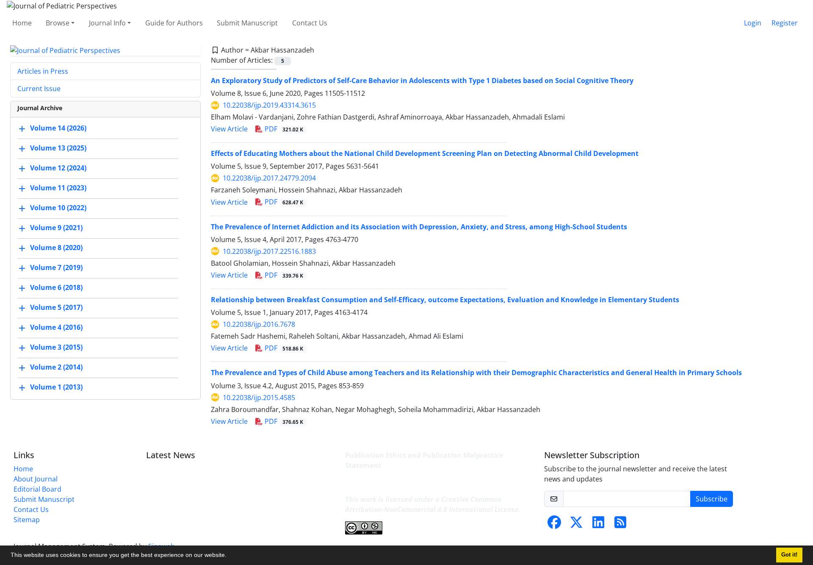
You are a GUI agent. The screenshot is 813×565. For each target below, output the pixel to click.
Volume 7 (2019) (56, 268)
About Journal (36, 479)
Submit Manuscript (247, 23)
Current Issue (39, 88)
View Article (229, 129)
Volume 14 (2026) (58, 128)
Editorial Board (37, 489)
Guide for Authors (174, 23)
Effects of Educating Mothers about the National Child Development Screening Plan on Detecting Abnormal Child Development (425, 153)
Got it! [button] (789, 555)
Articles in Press (42, 71)
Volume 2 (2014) (56, 367)
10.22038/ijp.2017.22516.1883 (269, 251)
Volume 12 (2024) (58, 168)
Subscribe (711, 499)
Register (785, 23)
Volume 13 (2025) (58, 148)
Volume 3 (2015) (56, 347)
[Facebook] (554, 524)
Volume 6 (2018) (56, 287)
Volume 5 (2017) (56, 307)
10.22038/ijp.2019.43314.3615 (269, 105)
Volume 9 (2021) (56, 228)
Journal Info (107, 23)
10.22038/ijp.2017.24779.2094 (269, 178)
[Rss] (620, 524)
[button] (229, 556)
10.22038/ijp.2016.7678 (259, 324)
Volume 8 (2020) (56, 248)
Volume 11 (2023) (58, 188)
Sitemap (27, 519)
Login (752, 23)
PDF (283, 129)
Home (22, 23)
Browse (57, 23)
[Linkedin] (598, 524)
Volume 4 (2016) (56, 327)
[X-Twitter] (576, 524)
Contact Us (309, 23)
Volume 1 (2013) (56, 387)
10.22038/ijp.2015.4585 (259, 397)
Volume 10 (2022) (58, 208)
